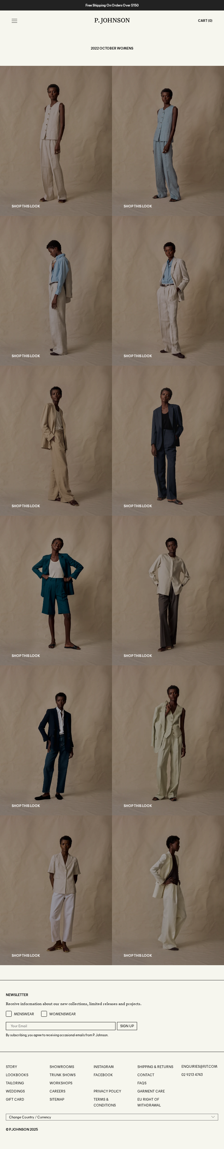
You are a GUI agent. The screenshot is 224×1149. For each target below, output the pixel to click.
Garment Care (151, 1091)
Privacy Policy (107, 1091)
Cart (202, 20)
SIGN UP (127, 1026)
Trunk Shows (63, 1075)
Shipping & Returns (155, 1067)
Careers (57, 1091)
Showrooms (62, 1067)
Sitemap (57, 1099)
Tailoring (15, 1083)
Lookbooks (17, 1075)
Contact (145, 1075)
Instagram (104, 1067)
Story (11, 1067)
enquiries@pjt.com (199, 1066)
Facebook (103, 1075)
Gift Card (15, 1099)
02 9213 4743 (192, 1074)
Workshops (61, 1083)
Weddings (15, 1091)
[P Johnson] (112, 21)
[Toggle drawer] (14, 21)
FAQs (141, 1083)
